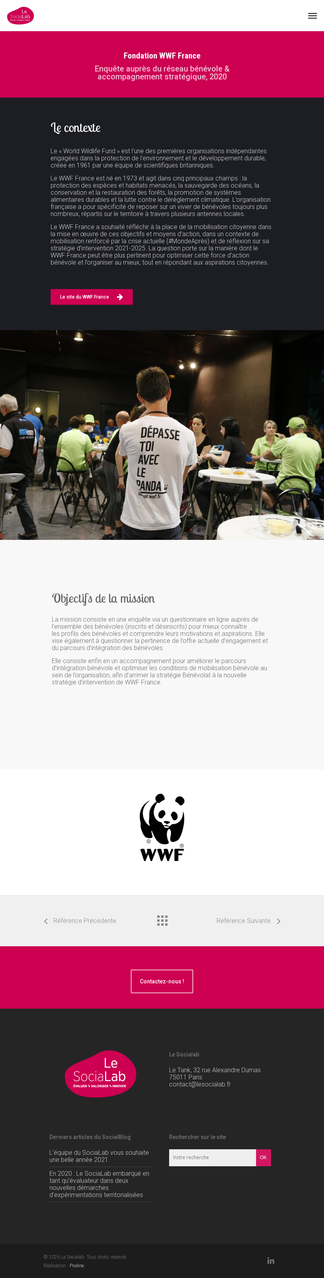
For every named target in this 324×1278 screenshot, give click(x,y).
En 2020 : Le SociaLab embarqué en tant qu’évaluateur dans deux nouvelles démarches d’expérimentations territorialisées (99, 1184)
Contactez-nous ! (162, 981)
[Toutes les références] (162, 919)
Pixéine (77, 1266)
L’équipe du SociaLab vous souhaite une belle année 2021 (99, 1156)
